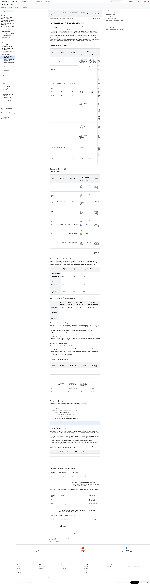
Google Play (47, 1)
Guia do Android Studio (110, 561)
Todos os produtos (61, 577)
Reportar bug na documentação (134, 562)
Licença (24, 582)
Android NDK (108, 568)
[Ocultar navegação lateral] (14, 583)
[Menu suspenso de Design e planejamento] (32, 1)
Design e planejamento (26, 1)
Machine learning (42, 562)
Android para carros (65, 566)
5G (39, 570)
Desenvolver (38, 1)
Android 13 (86, 568)
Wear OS (63, 562)
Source (18, 566)
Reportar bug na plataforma (133, 561)
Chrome (37, 577)
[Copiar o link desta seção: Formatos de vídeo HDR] (67, 429)
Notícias (18, 568)
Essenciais (14, 1)
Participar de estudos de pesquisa (134, 566)
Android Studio (139, 1)
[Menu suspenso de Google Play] (51, 1)
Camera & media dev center (8, 4)
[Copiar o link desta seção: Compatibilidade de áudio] (68, 45)
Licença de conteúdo (82, 538)
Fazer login (146, 1)
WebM (90, 158)
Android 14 (86, 566)
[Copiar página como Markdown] (83, 23)
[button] (7, 30)
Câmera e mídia (42, 566)
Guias (10, 7)
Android (18, 561)
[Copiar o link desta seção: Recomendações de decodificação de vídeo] (75, 323)
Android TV (63, 568)
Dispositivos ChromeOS (65, 564)
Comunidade (24, 7)
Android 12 (86, 570)
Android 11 (86, 572)
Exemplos (17, 7)
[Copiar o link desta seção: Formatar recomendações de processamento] (76, 468)
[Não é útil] (99, 19)
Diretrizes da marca (30, 582)
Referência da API (109, 564)
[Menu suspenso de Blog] (59, 1)
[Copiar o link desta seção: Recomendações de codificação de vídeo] (74, 259)
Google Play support (131, 564)
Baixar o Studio (108, 566)
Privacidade (41, 568)
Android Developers (53, 18)
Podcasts (19, 572)
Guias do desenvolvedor (110, 562)
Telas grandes (64, 561)
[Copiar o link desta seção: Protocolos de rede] (64, 401)
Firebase (42, 577)
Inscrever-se (135, 582)
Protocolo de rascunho (57, 410)
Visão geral (3, 7)
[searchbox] (7, 11)
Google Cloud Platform (51, 577)
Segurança (19, 564)
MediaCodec (71, 39)
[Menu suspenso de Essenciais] (18, 1)
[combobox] (116, 1)
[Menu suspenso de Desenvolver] (42, 1)
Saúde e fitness (42, 564)
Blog (57, 1)
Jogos (40, 561)
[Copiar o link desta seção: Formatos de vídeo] (61, 172)
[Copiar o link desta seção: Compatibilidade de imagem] (70, 359)
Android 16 (86, 562)
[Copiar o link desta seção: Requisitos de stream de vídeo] (68, 343)
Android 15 (86, 564)
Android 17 (86, 561)
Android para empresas (21, 562)
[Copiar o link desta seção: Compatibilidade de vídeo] (68, 169)
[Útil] (97, 19)
